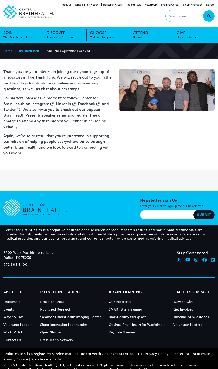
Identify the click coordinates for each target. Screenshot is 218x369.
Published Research (55, 309)
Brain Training (125, 292)
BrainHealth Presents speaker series (35, 115)
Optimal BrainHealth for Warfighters (137, 325)
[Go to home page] (35, 207)
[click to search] (208, 16)
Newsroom (151, 4)
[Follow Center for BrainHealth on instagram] (196, 260)
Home (7, 51)
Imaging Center (170, 4)
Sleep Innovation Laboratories (63, 325)
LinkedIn (63, 103)
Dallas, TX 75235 (17, 258)
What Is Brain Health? (87, 4)
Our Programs (120, 302)
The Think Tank (29, 51)
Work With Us (14, 332)
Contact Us (12, 340)
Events (8, 309)
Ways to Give (13, 317)
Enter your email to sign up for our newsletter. (172, 206)
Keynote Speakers (123, 332)
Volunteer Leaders (17, 325)
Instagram (40, 103)
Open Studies (51, 332)
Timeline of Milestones (191, 317)
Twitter (9, 109)
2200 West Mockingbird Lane (28, 253)
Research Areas (112, 4)
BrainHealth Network (56, 340)
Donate (210, 4)
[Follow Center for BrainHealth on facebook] (204, 260)
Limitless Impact (191, 292)
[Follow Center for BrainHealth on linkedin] (213, 260)
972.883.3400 (15, 264)
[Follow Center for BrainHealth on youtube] (187, 260)
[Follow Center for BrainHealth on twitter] (179, 260)
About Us (66, 4)
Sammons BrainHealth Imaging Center (70, 317)
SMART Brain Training (125, 309)
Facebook (86, 103)
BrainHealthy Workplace (128, 317)
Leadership (12, 302)
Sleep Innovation (192, 4)
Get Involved (183, 309)
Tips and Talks (133, 4)
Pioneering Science (62, 292)
